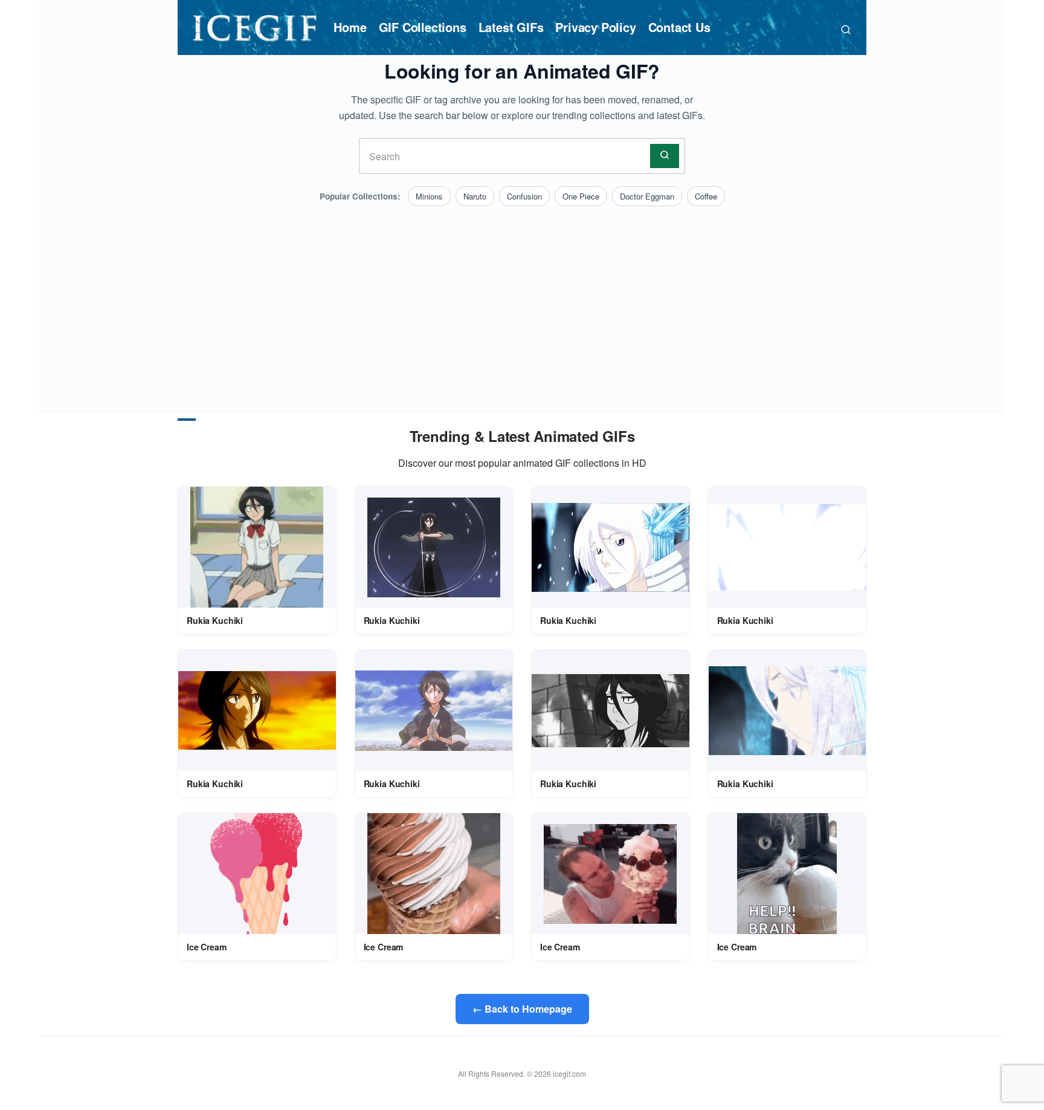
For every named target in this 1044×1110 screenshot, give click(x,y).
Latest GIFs (511, 27)
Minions (429, 196)
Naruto (474, 196)
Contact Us (679, 27)
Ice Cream (207, 947)
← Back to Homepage (522, 1009)
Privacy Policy (595, 27)
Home (350, 27)
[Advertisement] (522, 296)
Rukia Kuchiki (215, 620)
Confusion (524, 196)
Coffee (706, 196)
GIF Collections (422, 27)
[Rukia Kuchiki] (256, 547)
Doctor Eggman (647, 196)
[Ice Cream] (257, 874)
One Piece (580, 196)
